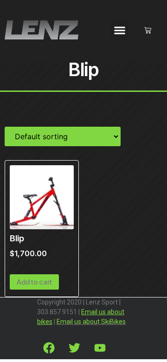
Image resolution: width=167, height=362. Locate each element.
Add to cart (34, 282)
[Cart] (147, 30)
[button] (119, 30)
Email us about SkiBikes (91, 321)
